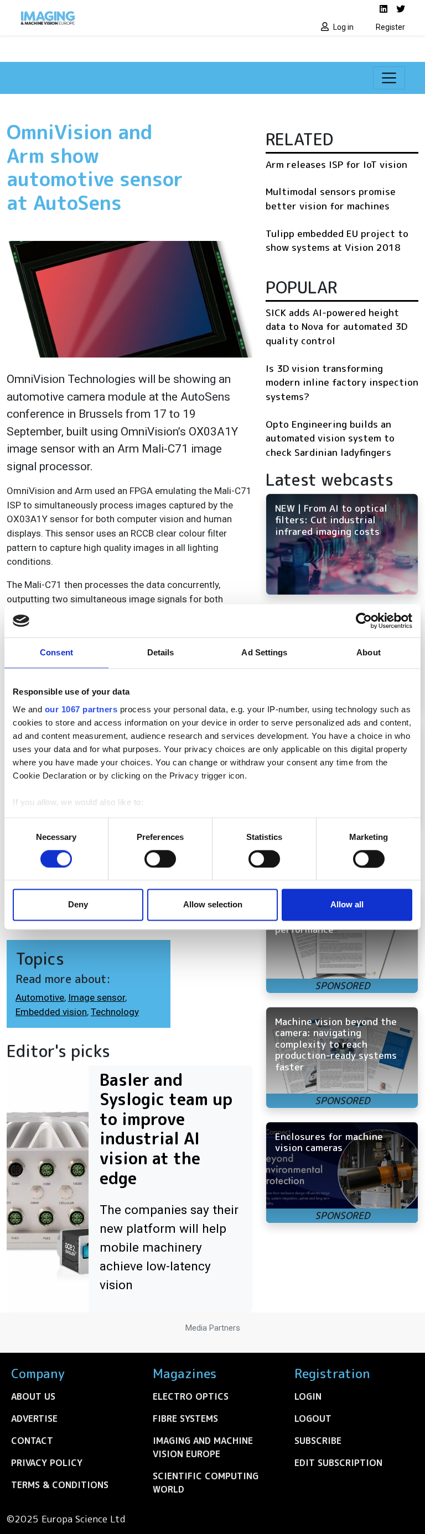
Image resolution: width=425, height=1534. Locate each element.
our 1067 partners (81, 709)
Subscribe (317, 1441)
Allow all (347, 905)
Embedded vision (51, 1011)
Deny (78, 905)
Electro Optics (191, 1396)
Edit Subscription (338, 1463)
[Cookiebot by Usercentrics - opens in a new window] (363, 620)
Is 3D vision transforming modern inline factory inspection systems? (342, 382)
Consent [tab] (56, 652)
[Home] (113, 17)
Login (308, 1396)
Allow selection (212, 905)
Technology (115, 1011)
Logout (312, 1418)
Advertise (34, 1418)
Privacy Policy (46, 1463)
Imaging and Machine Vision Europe (203, 1447)
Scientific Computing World (205, 1482)
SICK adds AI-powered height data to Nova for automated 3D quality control (336, 326)
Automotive (39, 997)
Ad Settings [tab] (264, 652)
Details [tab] (160, 652)
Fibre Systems (185, 1418)
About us (33, 1396)
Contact (32, 1441)
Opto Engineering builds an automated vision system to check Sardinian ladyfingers (330, 438)
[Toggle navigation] (389, 78)
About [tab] (368, 652)
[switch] (160, 859)
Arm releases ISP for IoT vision (336, 164)
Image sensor (96, 997)
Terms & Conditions (59, 1485)
